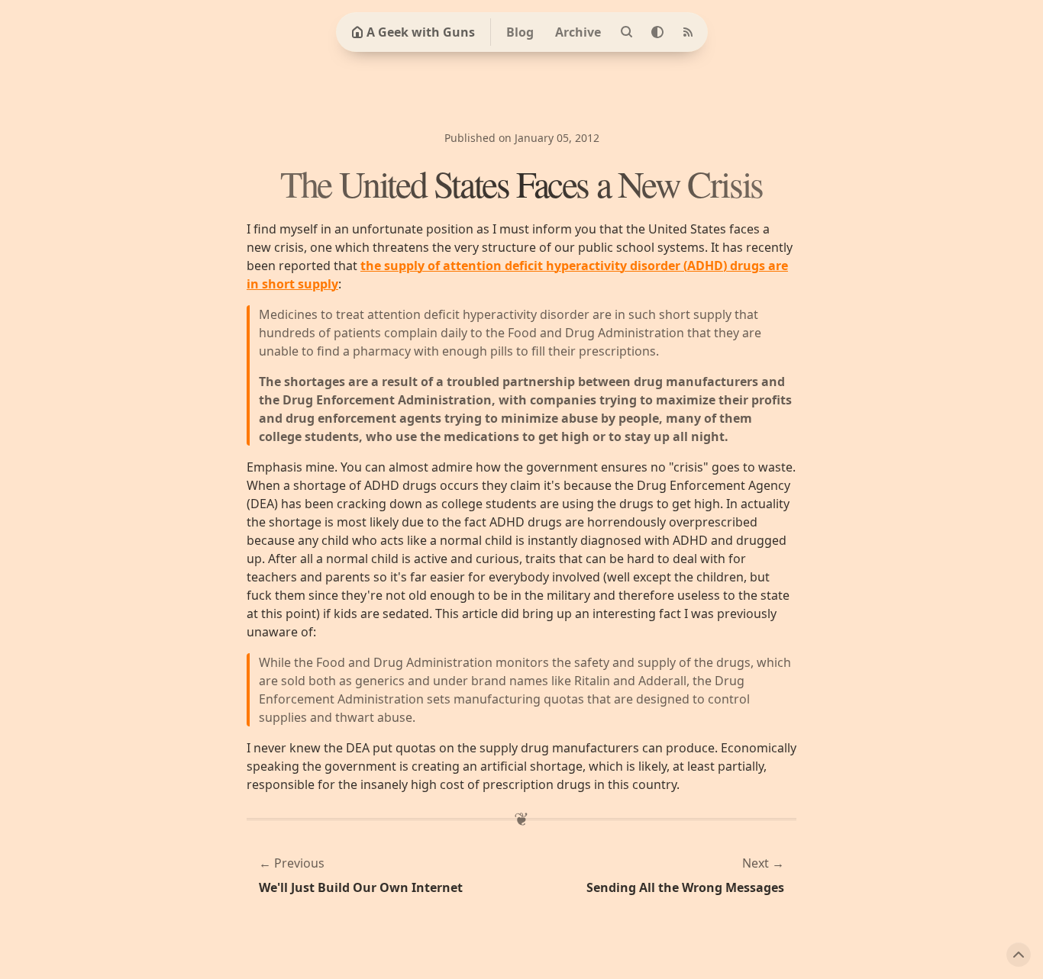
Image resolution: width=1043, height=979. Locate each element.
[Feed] (688, 32)
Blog (520, 32)
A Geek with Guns (421, 32)
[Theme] (657, 32)
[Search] (627, 32)
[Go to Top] (1018, 954)
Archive (578, 32)
